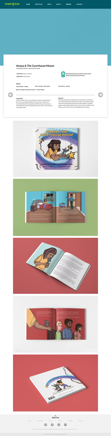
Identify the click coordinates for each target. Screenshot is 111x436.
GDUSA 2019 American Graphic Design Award (78, 73)
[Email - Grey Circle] (65, 424)
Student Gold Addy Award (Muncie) (75, 75)
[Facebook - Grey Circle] (52, 424)
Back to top (55, 417)
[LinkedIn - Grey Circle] (58, 424)
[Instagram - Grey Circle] (45, 424)
